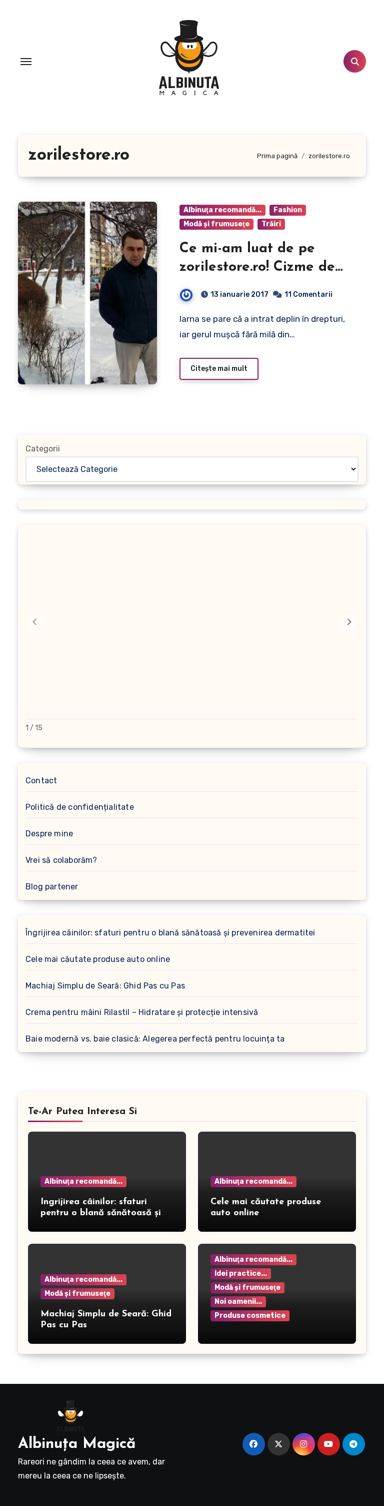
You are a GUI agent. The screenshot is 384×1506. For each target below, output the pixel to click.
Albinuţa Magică (77, 1444)
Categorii (43, 448)
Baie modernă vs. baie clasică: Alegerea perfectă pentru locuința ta (155, 1039)
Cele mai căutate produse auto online (98, 959)
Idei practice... (240, 1273)
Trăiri (271, 224)
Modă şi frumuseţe (217, 224)
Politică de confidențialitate (80, 807)
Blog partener (52, 886)
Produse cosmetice (250, 1315)
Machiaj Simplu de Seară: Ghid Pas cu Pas (105, 985)
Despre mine (49, 833)
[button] (349, 622)
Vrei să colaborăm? (62, 860)
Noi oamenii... (238, 1301)
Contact (41, 780)
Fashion (288, 210)
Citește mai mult (219, 368)
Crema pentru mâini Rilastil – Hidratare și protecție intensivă (142, 1012)
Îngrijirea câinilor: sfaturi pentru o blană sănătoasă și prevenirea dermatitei (171, 932)
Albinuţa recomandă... (223, 210)
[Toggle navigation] (26, 62)
